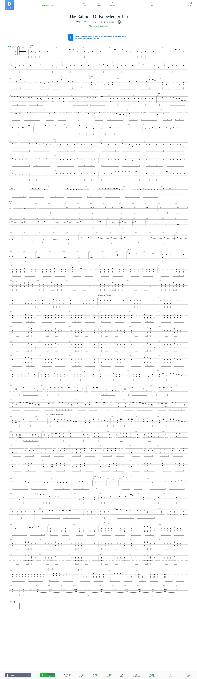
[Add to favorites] (78, 21)
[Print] (119, 22)
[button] (9, 46)
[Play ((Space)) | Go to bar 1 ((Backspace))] (43, 675)
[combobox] (89, 21)
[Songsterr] (9, 5)
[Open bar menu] (27, 57)
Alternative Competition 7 (98, 26)
